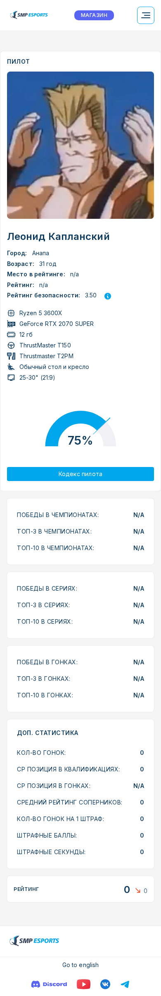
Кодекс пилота (81, 473)
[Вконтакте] (105, 984)
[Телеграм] (125, 984)
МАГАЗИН (94, 15)
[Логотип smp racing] (29, 15)
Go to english (80, 964)
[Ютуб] (83, 984)
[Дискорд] (49, 984)
